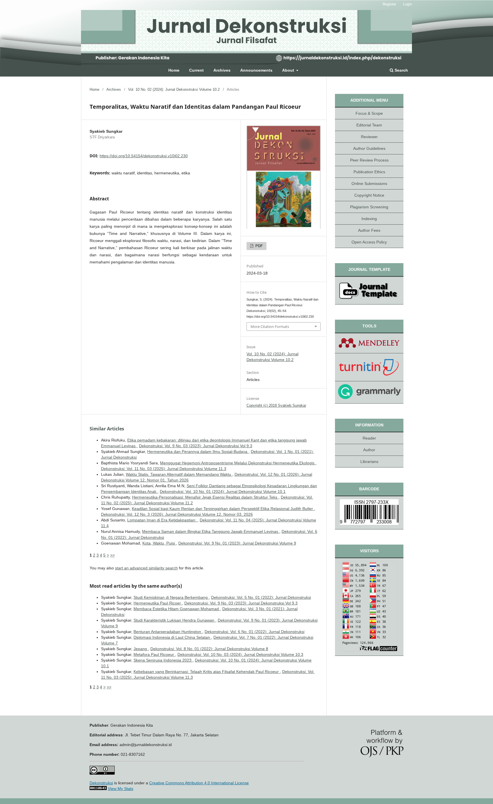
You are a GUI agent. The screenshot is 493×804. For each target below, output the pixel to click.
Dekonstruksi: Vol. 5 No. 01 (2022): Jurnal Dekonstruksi (261, 597)
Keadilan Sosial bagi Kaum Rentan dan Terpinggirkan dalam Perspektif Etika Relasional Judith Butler (223, 508)
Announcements (256, 70)
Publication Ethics (369, 172)
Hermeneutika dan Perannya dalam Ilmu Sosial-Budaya (197, 451)
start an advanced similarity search (146, 568)
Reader (369, 438)
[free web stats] (98, 788)
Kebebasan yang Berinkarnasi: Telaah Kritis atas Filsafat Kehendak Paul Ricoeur (207, 671)
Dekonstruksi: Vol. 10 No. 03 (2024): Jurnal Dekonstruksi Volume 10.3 (240, 654)
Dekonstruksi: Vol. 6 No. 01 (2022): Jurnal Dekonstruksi (254, 631)
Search (400, 70)
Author (369, 450)
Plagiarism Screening (369, 207)
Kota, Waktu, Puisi (159, 543)
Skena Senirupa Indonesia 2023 (163, 660)
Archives (222, 70)
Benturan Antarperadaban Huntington (168, 631)
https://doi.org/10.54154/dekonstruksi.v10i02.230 (144, 156)
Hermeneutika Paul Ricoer (158, 603)
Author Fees (369, 230)
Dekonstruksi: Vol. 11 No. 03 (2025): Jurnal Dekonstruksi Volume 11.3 (163, 468)
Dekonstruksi (101, 783)
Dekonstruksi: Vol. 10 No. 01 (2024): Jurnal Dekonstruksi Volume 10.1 (223, 491)
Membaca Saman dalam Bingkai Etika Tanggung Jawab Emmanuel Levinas (210, 531)
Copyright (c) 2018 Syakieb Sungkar (276, 405)
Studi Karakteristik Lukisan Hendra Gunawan (174, 620)
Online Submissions (369, 183)
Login (407, 4)
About (288, 70)
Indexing (369, 218)
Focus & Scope (369, 113)
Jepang (141, 648)
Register (389, 4)
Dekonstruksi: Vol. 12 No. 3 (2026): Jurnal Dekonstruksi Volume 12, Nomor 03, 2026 (177, 514)
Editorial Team (369, 125)
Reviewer (369, 136)
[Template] (369, 291)
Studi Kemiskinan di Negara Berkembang (171, 597)
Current (196, 70)
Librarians (369, 461)
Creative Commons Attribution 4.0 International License (199, 783)
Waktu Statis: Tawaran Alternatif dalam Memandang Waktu (179, 474)
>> (112, 555)
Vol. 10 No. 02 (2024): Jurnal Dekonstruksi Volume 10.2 (174, 89)
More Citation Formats (269, 326)
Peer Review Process (369, 160)
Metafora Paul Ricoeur (154, 654)
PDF (258, 246)
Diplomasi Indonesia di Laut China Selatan (172, 637)
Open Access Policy (369, 242)
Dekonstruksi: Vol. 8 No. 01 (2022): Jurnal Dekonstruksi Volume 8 (209, 648)
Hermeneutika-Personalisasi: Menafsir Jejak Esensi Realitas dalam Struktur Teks (205, 497)
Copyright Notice (369, 195)
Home (173, 70)
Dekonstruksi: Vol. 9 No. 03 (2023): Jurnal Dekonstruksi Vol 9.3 (195, 446)
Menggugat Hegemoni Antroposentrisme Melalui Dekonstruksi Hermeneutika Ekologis (238, 463)
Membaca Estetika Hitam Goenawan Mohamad (177, 608)
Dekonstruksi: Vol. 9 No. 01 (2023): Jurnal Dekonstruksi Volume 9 (237, 543)
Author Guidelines (369, 148)
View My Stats (120, 788)
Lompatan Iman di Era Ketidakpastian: (162, 520)
